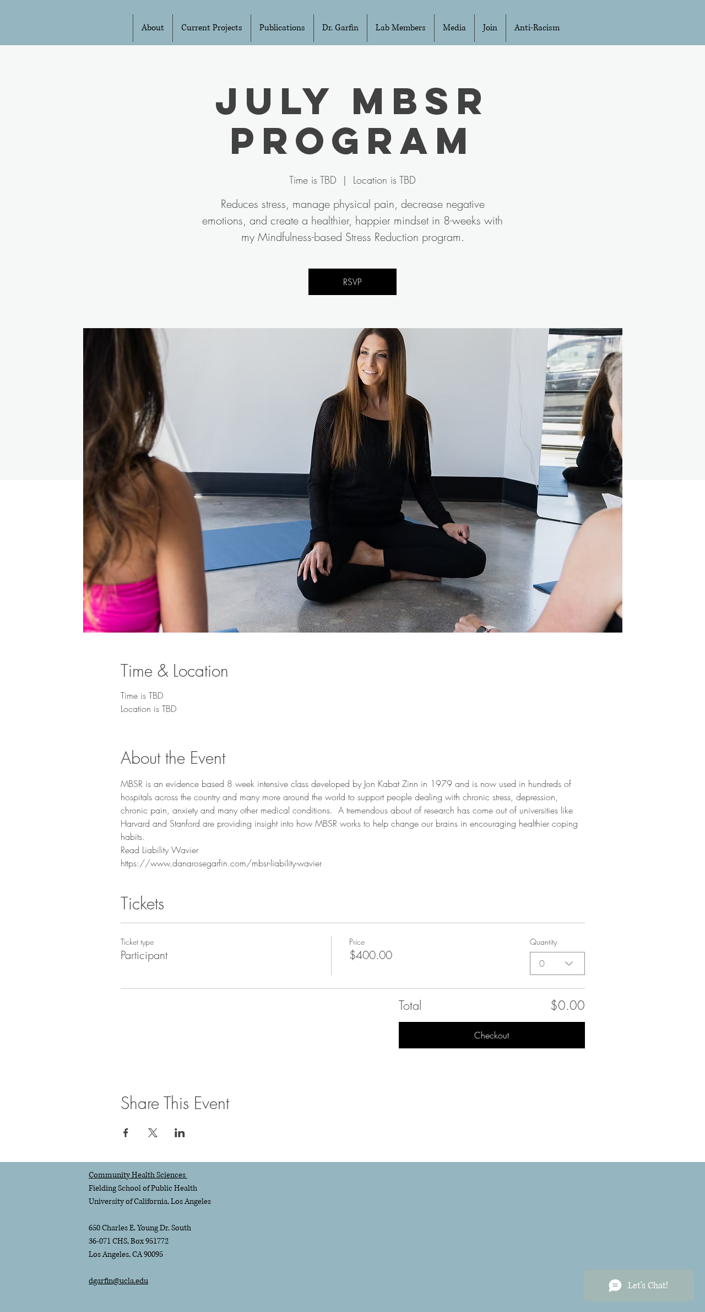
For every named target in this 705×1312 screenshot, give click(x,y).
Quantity (543, 941)
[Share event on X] (153, 1132)
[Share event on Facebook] (126, 1132)
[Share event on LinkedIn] (180, 1132)
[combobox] (557, 963)
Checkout (491, 1035)
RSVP (352, 282)
